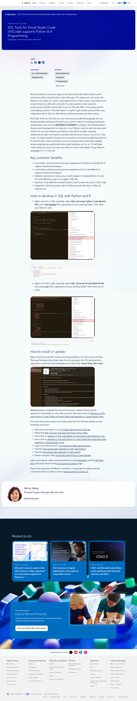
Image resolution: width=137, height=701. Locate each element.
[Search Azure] (113, 3)
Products (42, 3)
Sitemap (45, 697)
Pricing (61, 3)
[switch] (124, 3)
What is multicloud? (116, 667)
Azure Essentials (11, 681)
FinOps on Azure (33, 677)
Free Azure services (34, 670)
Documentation (94, 664)
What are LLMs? (115, 681)
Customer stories (11, 684)
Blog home (11, 14)
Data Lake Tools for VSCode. (77, 429)
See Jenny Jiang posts (31, 498)
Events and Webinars (96, 677)
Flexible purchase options (36, 674)
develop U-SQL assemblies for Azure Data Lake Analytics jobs (76, 436)
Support (51, 676)
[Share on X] (39, 62)
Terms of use (73, 697)
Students (92, 674)
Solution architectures (55, 672)
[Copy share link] (31, 62)
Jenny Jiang (12, 39)
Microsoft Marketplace (74, 669)
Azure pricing (32, 667)
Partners (70, 3)
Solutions (52, 3)
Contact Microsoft (55, 697)
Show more (60, 86)
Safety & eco (92, 697)
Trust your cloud (11, 677)
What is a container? (116, 684)
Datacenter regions (12, 674)
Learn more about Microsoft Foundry (31, 628)
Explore (34, 3)
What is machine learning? (118, 670)
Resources (80, 3)
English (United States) (16, 694)
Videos (92, 686)
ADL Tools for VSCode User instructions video (66, 433)
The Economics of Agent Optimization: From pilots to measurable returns (66, 571)
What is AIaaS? (115, 677)
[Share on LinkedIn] (43, 62)
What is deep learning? (117, 674)
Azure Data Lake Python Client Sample (73, 455)
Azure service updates (67, 463)
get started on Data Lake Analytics (75, 445)
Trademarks (83, 697)
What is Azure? (11, 664)
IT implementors (61, 81)
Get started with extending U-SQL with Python (64, 449)
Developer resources (96, 670)
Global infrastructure (13, 670)
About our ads (111, 697)
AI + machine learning (39, 73)
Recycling (101, 697)
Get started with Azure (13, 667)
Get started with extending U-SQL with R (61, 452)
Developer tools (37, 77)
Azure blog (82, 460)
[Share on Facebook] (35, 62)
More (89, 3)
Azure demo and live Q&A (56, 679)
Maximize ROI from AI (35, 681)
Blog (91, 667)
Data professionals (62, 73)
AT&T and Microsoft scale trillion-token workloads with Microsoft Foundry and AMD (106, 571)
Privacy (65, 697)
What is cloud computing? (118, 664)
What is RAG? (114, 688)
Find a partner (72, 672)
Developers (60, 77)
